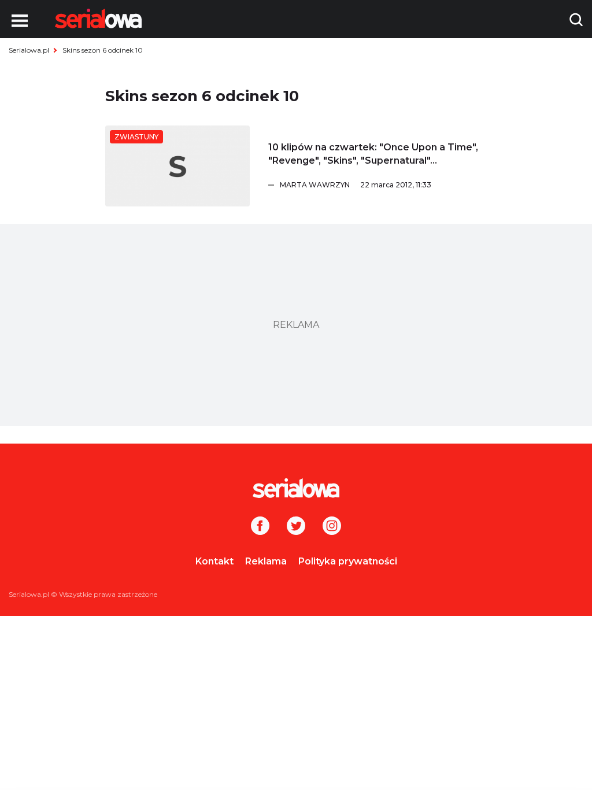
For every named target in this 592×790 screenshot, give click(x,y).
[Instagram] (332, 526)
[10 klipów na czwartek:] (177, 165)
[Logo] (98, 18)
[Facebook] (260, 526)
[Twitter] (296, 526)
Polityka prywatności (347, 561)
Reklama (266, 561)
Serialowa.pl (29, 50)
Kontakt (214, 561)
